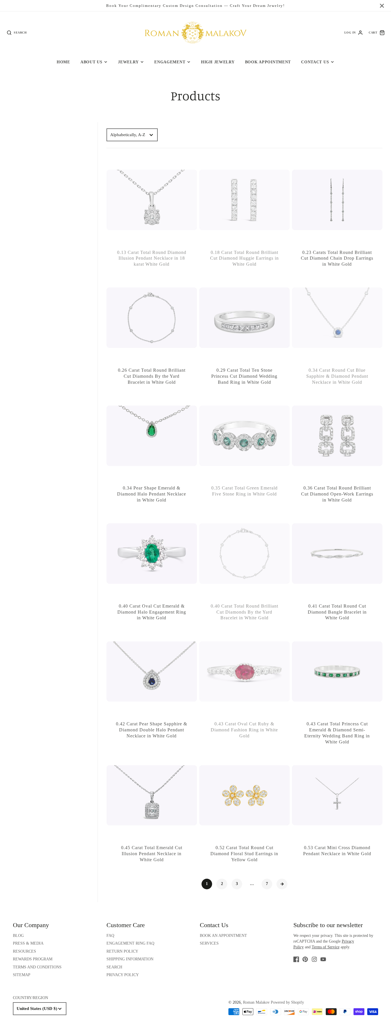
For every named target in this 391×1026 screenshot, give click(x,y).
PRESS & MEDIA (28, 943)
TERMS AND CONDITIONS (37, 967)
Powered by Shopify (287, 1002)
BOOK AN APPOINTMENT (223, 935)
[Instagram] (314, 959)
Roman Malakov (256, 1002)
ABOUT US (91, 62)
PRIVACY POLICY (122, 975)
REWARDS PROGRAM (32, 959)
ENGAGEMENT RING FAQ (130, 943)
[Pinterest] (305, 959)
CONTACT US (315, 62)
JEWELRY (128, 62)
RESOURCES (24, 951)
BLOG (18, 935)
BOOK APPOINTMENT (268, 62)
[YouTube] (323, 959)
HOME (63, 62)
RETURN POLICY (122, 951)
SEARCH (114, 967)
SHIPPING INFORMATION (129, 959)
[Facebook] (296, 959)
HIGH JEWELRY (218, 62)
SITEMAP (21, 975)
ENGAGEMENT (169, 62)
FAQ (110, 935)
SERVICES (209, 943)
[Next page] (282, 884)
